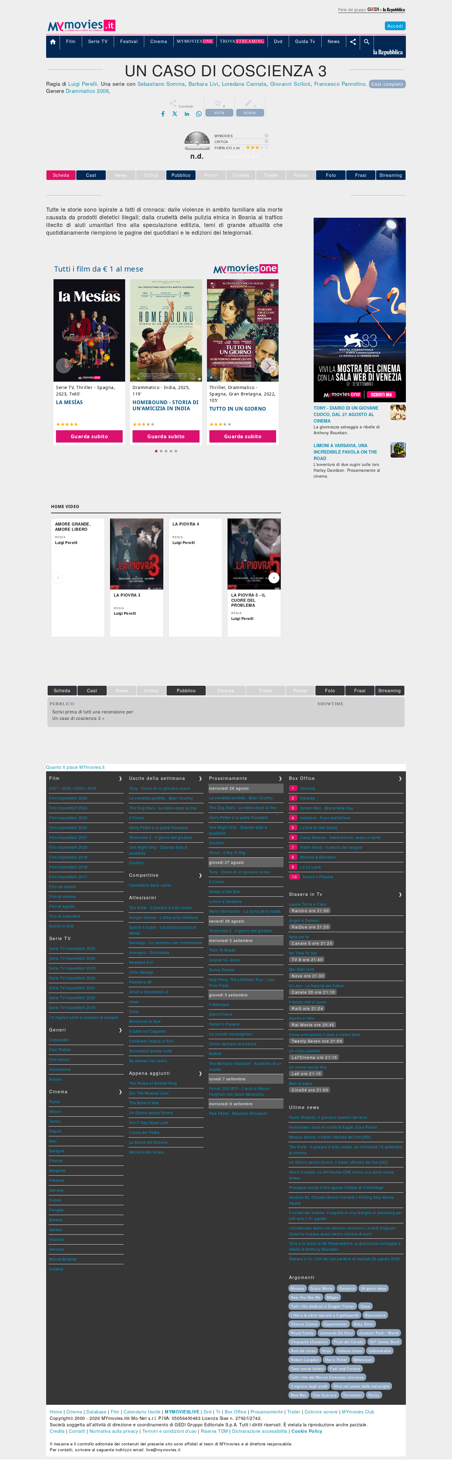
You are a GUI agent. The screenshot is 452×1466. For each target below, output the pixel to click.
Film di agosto (62, 906)
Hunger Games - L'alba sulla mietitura (163, 917)
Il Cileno (137, 817)
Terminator (352, 1395)
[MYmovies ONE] (245, 268)
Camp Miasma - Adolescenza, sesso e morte (340, 837)
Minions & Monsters (318, 857)
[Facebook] (163, 113)
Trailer (294, 1411)
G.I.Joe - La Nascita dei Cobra (316, 985)
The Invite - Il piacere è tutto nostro (160, 907)
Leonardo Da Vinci (336, 1332)
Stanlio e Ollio (302, 1018)
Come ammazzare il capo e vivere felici (324, 1034)
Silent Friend (220, 1014)
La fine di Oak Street (318, 827)
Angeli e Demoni (304, 920)
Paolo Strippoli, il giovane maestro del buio (328, 1117)
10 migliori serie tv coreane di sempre (83, 1017)
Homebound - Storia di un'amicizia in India (166, 405)
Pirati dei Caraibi (348, 1341)
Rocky (374, 1395)
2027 (53, 788)
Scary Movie (322, 1288)
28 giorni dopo (373, 1288)
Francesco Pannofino (339, 83)
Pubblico (181, 175)
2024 (92, 788)
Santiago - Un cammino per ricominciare (165, 942)
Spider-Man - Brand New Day (326, 807)
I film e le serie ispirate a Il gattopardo (325, 1315)
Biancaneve (375, 1315)
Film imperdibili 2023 (68, 817)
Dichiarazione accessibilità (259, 1431)
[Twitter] (175, 113)
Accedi (395, 26)
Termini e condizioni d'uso (169, 1431)
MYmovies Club (358, 1411)
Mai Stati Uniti (302, 969)
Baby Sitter (364, 1323)
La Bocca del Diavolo (148, 1142)
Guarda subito (89, 436)
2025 (79, 788)
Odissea (307, 798)
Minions (297, 1288)
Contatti (77, 1431)
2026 (66, 788)
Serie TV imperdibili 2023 (72, 968)
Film (115, 1411)
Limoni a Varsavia (225, 901)
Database (96, 1411)
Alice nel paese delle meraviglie (362, 1386)
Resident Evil (141, 962)
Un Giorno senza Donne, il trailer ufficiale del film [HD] (338, 1162)
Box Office (235, 1411)
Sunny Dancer (222, 969)
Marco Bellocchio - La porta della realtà (245, 911)
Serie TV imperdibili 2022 (72, 977)
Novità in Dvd (61, 925)
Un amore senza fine (308, 1067)
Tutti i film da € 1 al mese (99, 269)
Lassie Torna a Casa (308, 904)
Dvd (208, 1411)
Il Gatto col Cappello (147, 1031)
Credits (57, 1431)
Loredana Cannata (244, 83)
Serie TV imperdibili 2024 (72, 958)
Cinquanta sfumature (309, 1341)
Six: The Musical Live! (149, 1092)
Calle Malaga (141, 972)
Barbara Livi (203, 83)
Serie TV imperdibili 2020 (72, 997)
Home (56, 1411)
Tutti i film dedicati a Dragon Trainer (323, 1306)
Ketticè (215, 1053)
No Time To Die (303, 952)
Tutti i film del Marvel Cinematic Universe (327, 1377)
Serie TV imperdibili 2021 (72, 987)
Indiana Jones (350, 1350)
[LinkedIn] (187, 113)
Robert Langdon (305, 1359)
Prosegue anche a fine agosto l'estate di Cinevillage (336, 1187)
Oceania (307, 788)
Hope (134, 1001)
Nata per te (299, 936)
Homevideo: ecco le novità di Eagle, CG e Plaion (333, 1127)
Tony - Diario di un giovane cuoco (159, 788)
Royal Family (302, 1332)
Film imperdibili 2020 (68, 847)
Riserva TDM (214, 1431)
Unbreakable (380, 1350)
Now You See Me (306, 1297)
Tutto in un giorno (237, 408)
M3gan (333, 1297)
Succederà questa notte (150, 1050)
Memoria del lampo (146, 1151)
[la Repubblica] (371, 13)
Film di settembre (65, 916)
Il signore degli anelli (309, 1386)
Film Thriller (60, 1049)
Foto (331, 175)
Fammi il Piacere (224, 1024)
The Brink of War (144, 1102)
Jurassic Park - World (378, 1332)
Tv (218, 1411)
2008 (103, 90)
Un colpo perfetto (304, 1050)
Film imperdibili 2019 (68, 857)
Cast (91, 175)
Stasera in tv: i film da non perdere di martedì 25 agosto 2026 (344, 1258)
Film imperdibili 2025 (68, 798)
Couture (136, 862)
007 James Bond (384, 1341)
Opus (365, 1306)
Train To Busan (222, 949)
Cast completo (387, 84)
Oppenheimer (335, 1323)
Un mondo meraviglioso (230, 1033)
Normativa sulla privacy (113, 1431)
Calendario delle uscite (150, 885)
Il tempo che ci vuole (308, 1001)
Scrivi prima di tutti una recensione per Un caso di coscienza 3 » (92, 715)
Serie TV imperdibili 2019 (72, 1007)
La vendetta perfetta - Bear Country (161, 798)
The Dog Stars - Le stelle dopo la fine (163, 807)
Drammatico (80, 90)
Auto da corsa (303, 1350)
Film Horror (59, 1059)
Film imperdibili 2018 (68, 866)
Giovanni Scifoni (290, 83)
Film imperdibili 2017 (68, 876)
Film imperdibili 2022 (68, 827)
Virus (326, 1350)
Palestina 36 (140, 981)
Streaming (390, 175)
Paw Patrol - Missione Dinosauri (238, 1113)
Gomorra (347, 1288)
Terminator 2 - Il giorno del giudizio (161, 837)
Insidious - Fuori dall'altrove (325, 817)
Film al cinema (62, 896)
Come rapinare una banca (233, 1043)
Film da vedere (62, 886)
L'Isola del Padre (144, 1132)
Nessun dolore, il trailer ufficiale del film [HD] (330, 1136)
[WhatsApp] (199, 113)
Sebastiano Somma (161, 83)
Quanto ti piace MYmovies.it (75, 767)
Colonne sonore (321, 1411)
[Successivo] (274, 577)
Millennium (363, 1359)
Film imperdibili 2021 (68, 837)
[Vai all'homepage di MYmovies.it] (81, 31)
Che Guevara (325, 1395)
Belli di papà (300, 1083)
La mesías (69, 402)
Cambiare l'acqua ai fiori (151, 1040)
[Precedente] (58, 577)
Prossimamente (267, 1411)
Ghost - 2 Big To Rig (227, 852)
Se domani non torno (148, 1060)
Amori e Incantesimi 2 (149, 991)
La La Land (310, 866)
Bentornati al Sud (145, 1021)
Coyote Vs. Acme (224, 959)
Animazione (60, 1069)
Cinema (74, 1411)
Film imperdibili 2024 (68, 807)
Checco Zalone (304, 1323)
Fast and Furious (345, 1368)
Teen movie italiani (307, 1368)
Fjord (134, 1011)
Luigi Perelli (82, 83)
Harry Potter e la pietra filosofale (158, 827)
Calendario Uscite (142, 1411)
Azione (55, 1079)
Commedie (59, 1039)
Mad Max (299, 1395)
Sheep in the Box (224, 891)
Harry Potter (336, 1359)
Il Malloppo (219, 1004)
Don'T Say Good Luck (149, 1122)
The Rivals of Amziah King (153, 1083)
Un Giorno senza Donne (151, 1112)
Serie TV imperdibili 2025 (72, 948)
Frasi (361, 175)
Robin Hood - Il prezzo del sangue (331, 847)
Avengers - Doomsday (149, 952)
